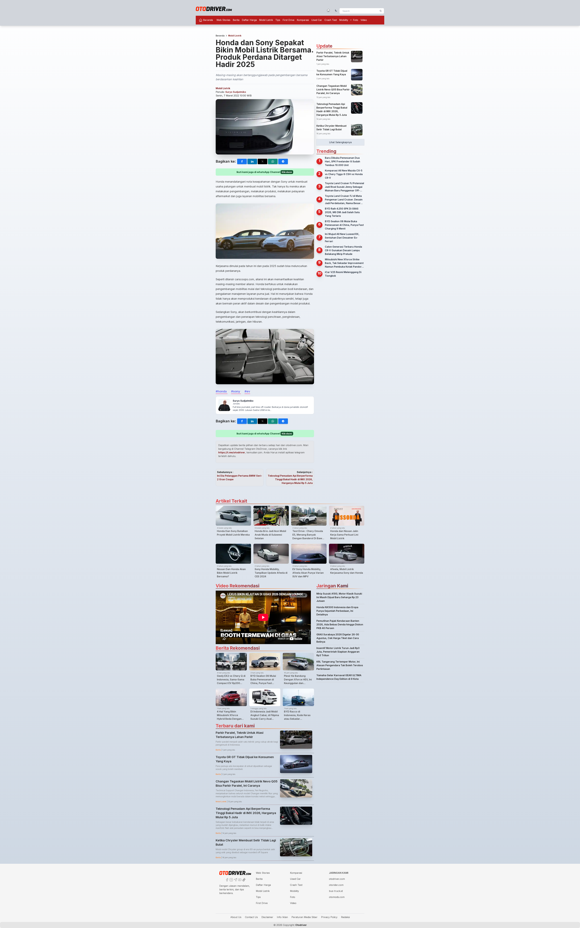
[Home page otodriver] (328, 10)
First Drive (288, 19)
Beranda (207, 19)
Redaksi (345, 917)
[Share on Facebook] (242, 161)
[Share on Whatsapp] (273, 161)
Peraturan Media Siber (304, 917)
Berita (236, 19)
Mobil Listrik (266, 19)
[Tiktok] (244, 879)
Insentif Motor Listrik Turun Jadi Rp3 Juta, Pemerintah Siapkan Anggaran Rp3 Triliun (337, 652)
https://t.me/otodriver (231, 452)
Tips (277, 19)
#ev (247, 391)
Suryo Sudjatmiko (235, 91)
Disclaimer (267, 917)
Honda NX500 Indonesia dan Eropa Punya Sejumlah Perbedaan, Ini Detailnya (337, 611)
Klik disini (287, 172)
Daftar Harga (249, 19)
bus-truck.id (336, 890)
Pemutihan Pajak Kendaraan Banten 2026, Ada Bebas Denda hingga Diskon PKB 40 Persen (339, 624)
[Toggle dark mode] (336, 10)
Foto (355, 19)
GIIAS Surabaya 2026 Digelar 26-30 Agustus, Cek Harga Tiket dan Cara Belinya (337, 638)
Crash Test (330, 19)
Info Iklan (282, 917)
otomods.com (337, 897)
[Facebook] (227, 879)
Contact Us (251, 917)
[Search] (380, 11)
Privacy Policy (329, 917)
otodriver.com (337, 878)
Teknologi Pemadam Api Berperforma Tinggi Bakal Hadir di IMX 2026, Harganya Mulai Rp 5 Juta (290, 479)
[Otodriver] (214, 9)
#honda (221, 391)
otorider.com (336, 884)
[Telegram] (235, 879)
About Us (235, 917)
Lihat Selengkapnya (340, 142)
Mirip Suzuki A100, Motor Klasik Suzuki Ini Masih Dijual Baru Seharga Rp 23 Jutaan (339, 597)
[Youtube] (239, 879)
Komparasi (303, 19)
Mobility (343, 19)
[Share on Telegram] (283, 161)
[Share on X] (262, 161)
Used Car (316, 19)
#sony (236, 391)
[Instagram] (231, 879)
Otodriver (301, 924)
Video (364, 19)
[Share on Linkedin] (252, 161)
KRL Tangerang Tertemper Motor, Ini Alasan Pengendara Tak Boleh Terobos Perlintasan (339, 665)
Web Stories (223, 19)
